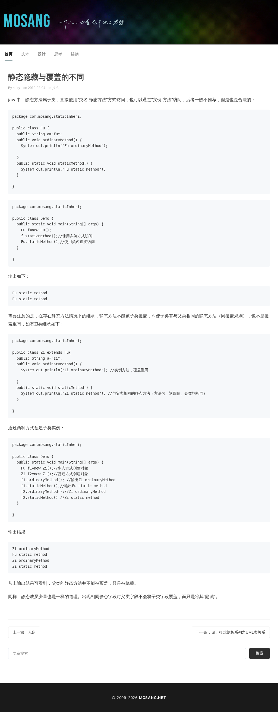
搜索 (259, 653)
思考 (58, 54)
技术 (25, 54)
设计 (42, 54)
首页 (8, 54)
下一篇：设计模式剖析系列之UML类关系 (230, 632)
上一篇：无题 (24, 632)
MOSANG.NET (152, 697)
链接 (75, 54)
